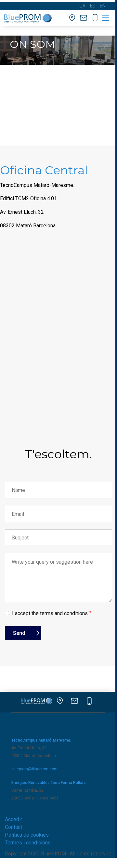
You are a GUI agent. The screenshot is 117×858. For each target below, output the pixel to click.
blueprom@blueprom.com (34, 769)
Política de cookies (27, 835)
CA (82, 6)
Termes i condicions (28, 843)
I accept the (50, 613)
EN (103, 6)
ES (92, 6)
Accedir (13, 819)
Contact (13, 827)
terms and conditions (64, 613)
